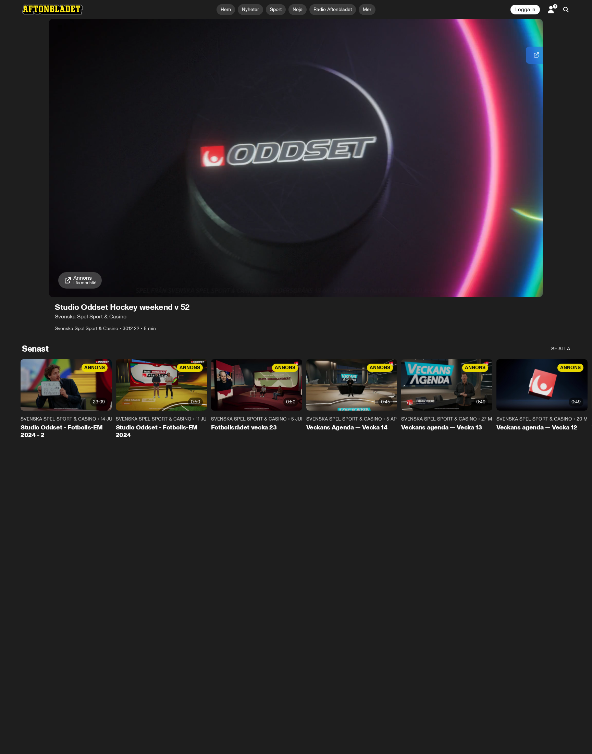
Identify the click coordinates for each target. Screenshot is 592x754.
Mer (367, 9)
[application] (296, 158)
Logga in (525, 10)
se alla (560, 349)
